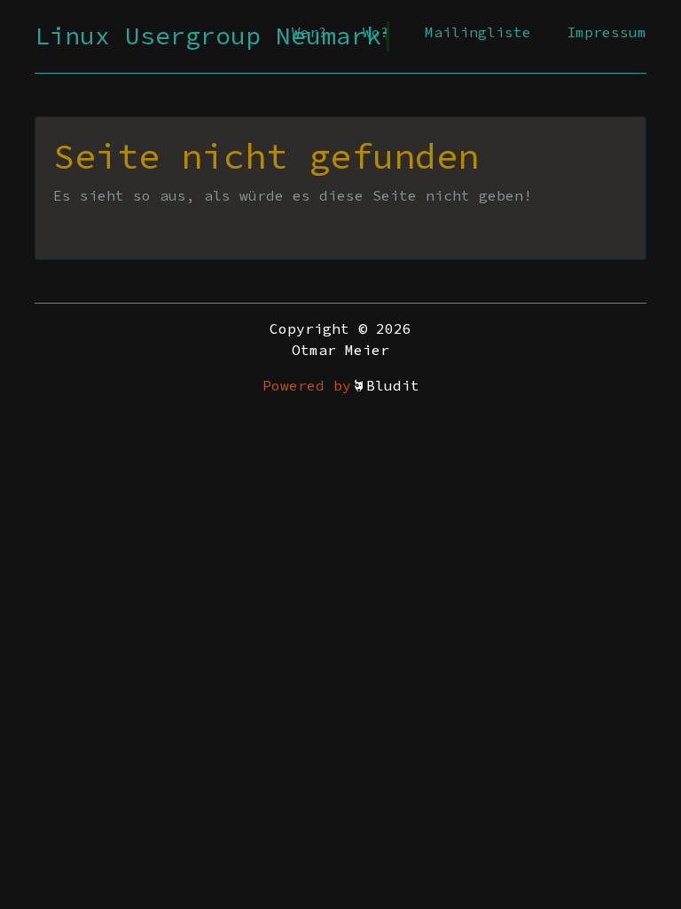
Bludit (392, 385)
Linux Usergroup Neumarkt (215, 35)
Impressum (606, 32)
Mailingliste (478, 32)
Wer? (309, 32)
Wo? (376, 32)
